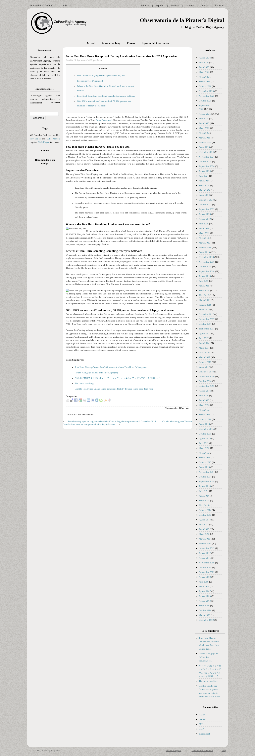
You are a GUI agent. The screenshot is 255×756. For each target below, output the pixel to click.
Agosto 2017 (205, 333)
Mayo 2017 (204, 348)
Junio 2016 (204, 400)
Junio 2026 (204, 67)
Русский (219, 5)
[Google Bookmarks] (80, 401)
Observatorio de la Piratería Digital (182, 20)
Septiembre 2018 (207, 271)
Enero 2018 (204, 309)
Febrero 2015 (205, 462)
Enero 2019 (204, 252)
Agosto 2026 (205, 58)
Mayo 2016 (204, 405)
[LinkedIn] (88, 401)
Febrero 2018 (205, 305)
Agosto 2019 (205, 219)
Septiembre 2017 (207, 328)
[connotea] (109, 401)
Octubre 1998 (205, 610)
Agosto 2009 (205, 577)
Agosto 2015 (205, 438)
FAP (201, 724)
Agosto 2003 (205, 601)
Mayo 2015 (204, 448)
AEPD (202, 714)
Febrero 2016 (205, 419)
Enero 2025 (204, 147)
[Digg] (67, 401)
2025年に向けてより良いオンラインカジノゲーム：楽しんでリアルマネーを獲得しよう (118, 378)
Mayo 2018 (204, 290)
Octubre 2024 (205, 161)
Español (160, 5)
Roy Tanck (35, 138)
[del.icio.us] (71, 401)
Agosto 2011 (205, 558)
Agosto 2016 (205, 391)
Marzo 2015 (204, 457)
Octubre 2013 (205, 515)
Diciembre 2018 (206, 257)
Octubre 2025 (205, 100)
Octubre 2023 (205, 204)
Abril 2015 (204, 453)
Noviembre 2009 (207, 562)
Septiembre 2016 (207, 386)
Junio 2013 (204, 529)
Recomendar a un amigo (45, 161)
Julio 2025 (204, 118)
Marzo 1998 (204, 615)
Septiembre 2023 (207, 209)
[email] (84, 401)
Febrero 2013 (205, 543)
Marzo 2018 (204, 300)
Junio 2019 (204, 228)
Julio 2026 (204, 62)
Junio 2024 (204, 180)
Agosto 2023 (205, 214)
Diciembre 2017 (206, 314)
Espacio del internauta (155, 43)
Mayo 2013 (204, 534)
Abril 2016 (204, 410)
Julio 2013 (204, 524)
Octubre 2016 (205, 381)
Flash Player (43, 142)
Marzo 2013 (204, 539)
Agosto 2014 (205, 486)
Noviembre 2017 (207, 319)
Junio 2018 (204, 285)
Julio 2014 (204, 491)
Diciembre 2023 (206, 200)
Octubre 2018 (205, 266)
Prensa (131, 43)
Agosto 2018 (205, 276)
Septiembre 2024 (207, 166)
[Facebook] (75, 401)
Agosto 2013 (205, 519)
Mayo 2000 (204, 605)
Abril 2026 (204, 77)
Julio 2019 (204, 223)
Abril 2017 (204, 352)
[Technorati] (101, 401)
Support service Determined (90, 81)
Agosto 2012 (205, 553)
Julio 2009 (204, 582)
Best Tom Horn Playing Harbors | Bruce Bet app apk (101, 75)
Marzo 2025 (204, 137)
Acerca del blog (111, 43)
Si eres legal (204, 734)
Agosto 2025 (205, 114)
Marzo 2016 (204, 414)
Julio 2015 (204, 443)
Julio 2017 (204, 338)
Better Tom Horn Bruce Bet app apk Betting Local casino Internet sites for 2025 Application (121, 56)
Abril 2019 (204, 238)
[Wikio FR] (105, 401)
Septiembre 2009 (207, 572)
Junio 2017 (204, 343)
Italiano (190, 5)
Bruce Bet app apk (104, 120)
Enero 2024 (204, 195)
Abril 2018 (204, 295)
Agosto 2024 (205, 171)
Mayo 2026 (204, 72)
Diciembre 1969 (206, 620)
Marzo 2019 (204, 243)
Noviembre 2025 (207, 96)
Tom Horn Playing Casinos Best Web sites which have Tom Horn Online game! (111, 367)
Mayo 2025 (204, 128)
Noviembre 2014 (207, 472)
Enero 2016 (204, 424)
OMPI (201, 729)
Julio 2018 (204, 281)
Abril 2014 (204, 505)
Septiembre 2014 (207, 481)
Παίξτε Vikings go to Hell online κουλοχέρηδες (96, 372)
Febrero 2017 (205, 362)
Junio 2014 (204, 496)
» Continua (55, 103)
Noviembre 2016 (207, 376)
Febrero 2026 (205, 86)
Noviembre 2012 (207, 548)
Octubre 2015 (205, 434)
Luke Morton (53, 138)
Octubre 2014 (205, 476)
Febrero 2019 (205, 247)
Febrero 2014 (205, 510)
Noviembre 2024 (207, 157)
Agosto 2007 (205, 591)
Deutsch (204, 5)
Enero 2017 (204, 367)
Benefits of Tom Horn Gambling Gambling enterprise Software (106, 96)
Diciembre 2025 (206, 91)
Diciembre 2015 (206, 429)
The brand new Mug (84, 383)
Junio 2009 (204, 586)
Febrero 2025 (205, 142)
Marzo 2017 (204, 357)
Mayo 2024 (204, 185)
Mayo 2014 (204, 500)
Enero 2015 (204, 467)
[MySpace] (92, 401)
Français (144, 5)
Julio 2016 (204, 395)
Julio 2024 (204, 176)
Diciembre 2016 (206, 371)
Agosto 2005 (205, 596)
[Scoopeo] (96, 401)
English (175, 5)
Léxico (45, 150)
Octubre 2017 (205, 324)
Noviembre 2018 (207, 262)
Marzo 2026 (204, 81)
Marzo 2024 (204, 190)
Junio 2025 (204, 123)
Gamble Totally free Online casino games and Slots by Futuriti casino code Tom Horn (114, 389)
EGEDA (202, 719)
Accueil (90, 43)
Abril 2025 (204, 133)
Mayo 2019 (204, 233)
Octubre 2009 (205, 567)
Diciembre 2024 (206, 152)
